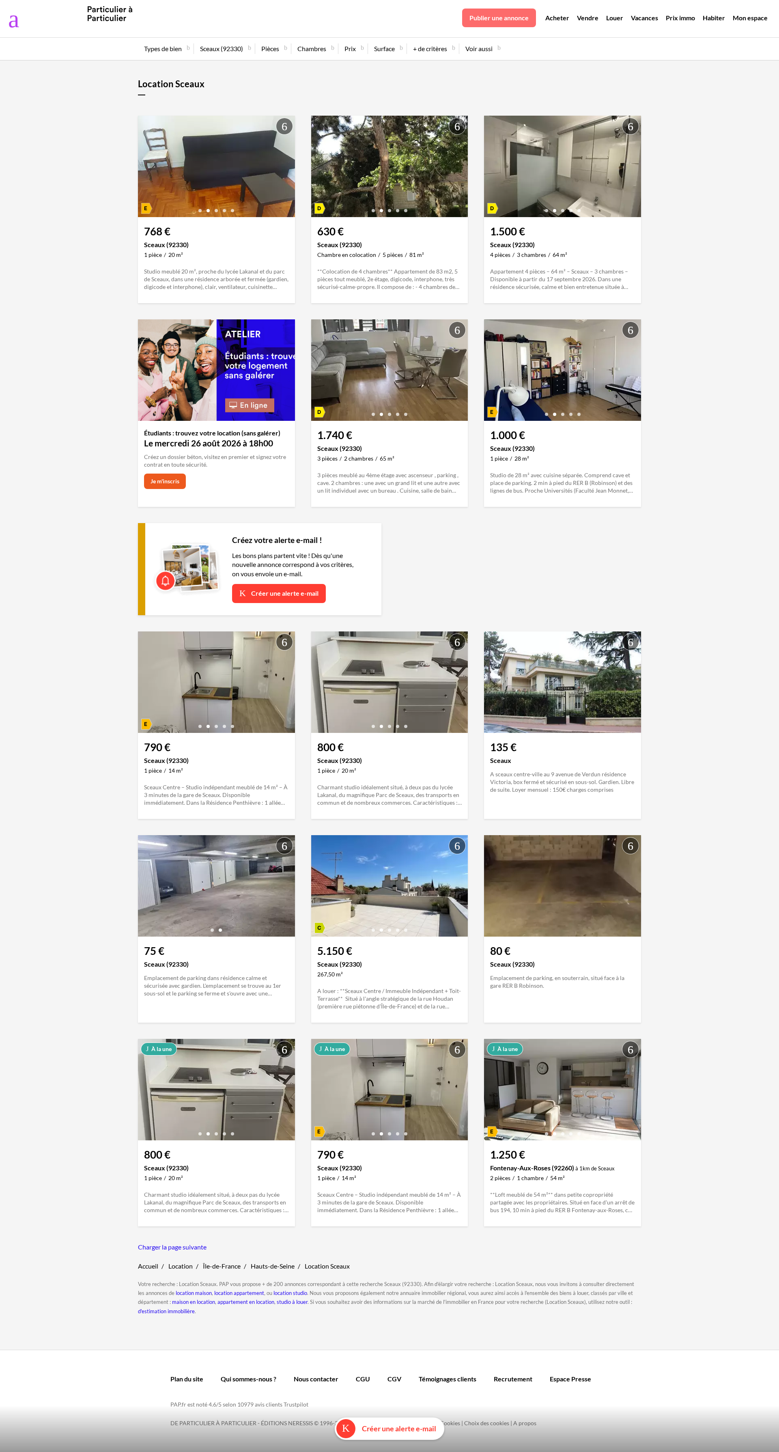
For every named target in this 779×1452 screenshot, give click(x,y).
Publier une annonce (499, 18)
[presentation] (146, 168)
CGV (394, 1379)
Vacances (644, 18)
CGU (363, 1379)
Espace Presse (570, 1379)
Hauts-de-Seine (273, 1266)
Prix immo (680, 18)
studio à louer (292, 1302)
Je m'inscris (165, 481)
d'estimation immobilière (166, 1311)
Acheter (557, 18)
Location (180, 1266)
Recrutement (513, 1379)
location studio (290, 1293)
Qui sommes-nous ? (248, 1379)
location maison (194, 1293)
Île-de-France (222, 1266)
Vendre (587, 18)
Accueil (148, 1266)
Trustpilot (296, 1404)
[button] (200, 207)
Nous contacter (316, 1379)
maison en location (193, 1302)
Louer (614, 18)
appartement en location (245, 1302)
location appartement (239, 1293)
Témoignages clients (447, 1379)
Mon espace (750, 18)
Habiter (714, 18)
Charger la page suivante (172, 1247)
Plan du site (186, 1379)
